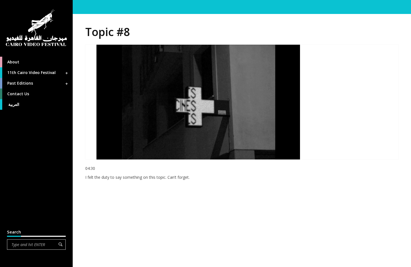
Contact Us (18, 93)
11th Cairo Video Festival (31, 72)
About (13, 62)
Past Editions (20, 83)
